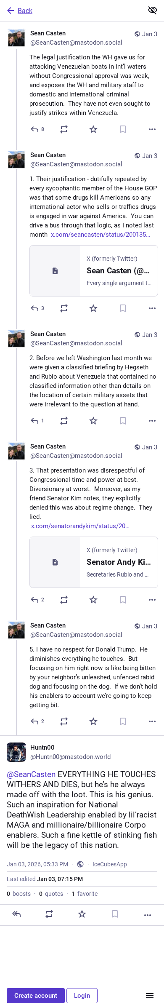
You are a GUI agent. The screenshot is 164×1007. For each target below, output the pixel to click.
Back (25, 11)
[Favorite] (93, 129)
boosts (19, 893)
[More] (152, 129)
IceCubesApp (110, 864)
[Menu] (149, 995)
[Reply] (16, 914)
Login (82, 995)
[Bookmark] (123, 129)
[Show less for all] (152, 10)
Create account (35, 995)
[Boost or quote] (64, 129)
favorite (84, 893)
